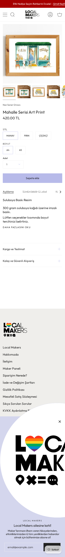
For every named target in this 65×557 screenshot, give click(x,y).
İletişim (7, 361)
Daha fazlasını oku (17, 227)
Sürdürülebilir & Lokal (35, 191)
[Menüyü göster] (5, 14)
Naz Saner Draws (11, 104)
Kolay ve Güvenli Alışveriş (18, 261)
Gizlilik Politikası (13, 390)
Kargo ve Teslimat (14, 249)
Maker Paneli (11, 368)
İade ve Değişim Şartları (19, 382)
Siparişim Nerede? (15, 375)
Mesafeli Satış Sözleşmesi (20, 397)
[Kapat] (60, 421)
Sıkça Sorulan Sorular (17, 404)
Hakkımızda (11, 354)
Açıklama (8, 191)
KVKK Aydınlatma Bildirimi (21, 411)
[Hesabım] (50, 14)
